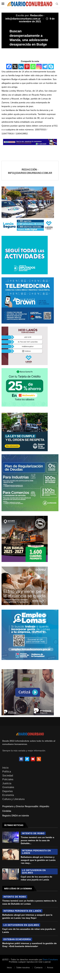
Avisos (50, 967)
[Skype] (51, 66)
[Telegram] (45, 66)
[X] (15, 66)
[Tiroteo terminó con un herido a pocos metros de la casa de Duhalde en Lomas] (10, 837)
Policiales (7, 779)
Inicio (5, 767)
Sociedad (7, 775)
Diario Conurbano (50, 959)
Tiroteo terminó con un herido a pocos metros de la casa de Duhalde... (37, 840)
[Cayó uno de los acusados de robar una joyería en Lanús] (10, 874)
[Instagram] (39, 66)
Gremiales (8, 787)
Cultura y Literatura (13, 799)
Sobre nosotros (23, 967)
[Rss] (39, 759)
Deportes (7, 791)
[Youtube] (33, 759)
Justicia (6, 783)
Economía (8, 795)
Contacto (38, 967)
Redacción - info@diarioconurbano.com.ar (30, 171)
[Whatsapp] (33, 66)
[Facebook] (9, 66)
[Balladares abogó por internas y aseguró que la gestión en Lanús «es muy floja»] (10, 854)
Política (6, 771)
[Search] (56, 4)
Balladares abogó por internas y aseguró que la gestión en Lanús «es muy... (38, 860)
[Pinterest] (27, 66)
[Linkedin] (21, 66)
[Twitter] (27, 759)
